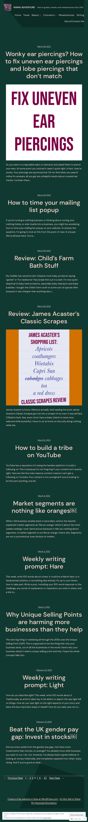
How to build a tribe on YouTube (44, 451)
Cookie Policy (47, 818)
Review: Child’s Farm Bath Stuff (44, 262)
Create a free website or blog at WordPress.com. (33, 799)
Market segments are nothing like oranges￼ (44, 507)
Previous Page (13, 777)
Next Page (56, 777)
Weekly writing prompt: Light (44, 681)
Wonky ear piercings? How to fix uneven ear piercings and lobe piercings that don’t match (44, 65)
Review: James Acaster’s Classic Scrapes (44, 317)
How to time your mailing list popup (44, 206)
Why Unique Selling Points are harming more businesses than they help (44, 622)
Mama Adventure (24, 7)
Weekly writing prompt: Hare (44, 562)
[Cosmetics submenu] (55, 15)
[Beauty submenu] (40, 15)
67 (45, 777)
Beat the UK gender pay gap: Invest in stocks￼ (44, 733)
